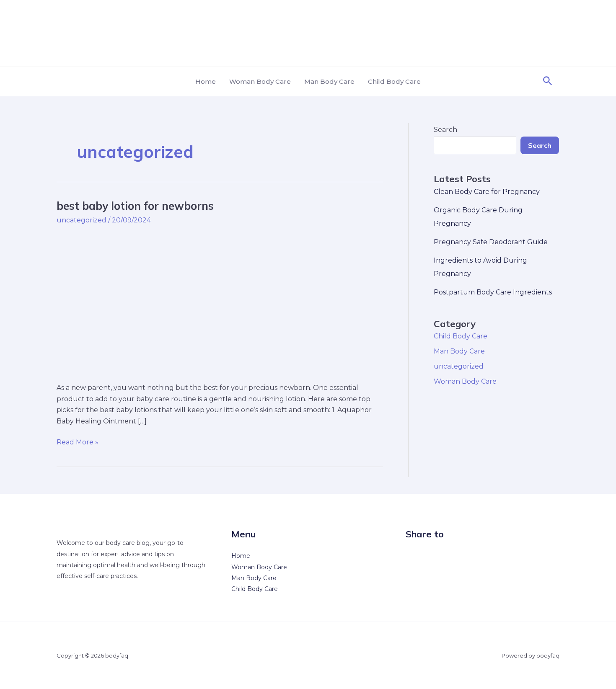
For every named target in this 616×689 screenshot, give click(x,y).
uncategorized (81, 220)
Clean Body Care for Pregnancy (487, 192)
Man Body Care (329, 81)
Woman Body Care (260, 81)
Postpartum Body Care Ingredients (493, 292)
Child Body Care (394, 81)
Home (205, 81)
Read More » (77, 441)
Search (445, 130)
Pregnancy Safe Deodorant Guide (491, 242)
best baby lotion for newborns (135, 206)
